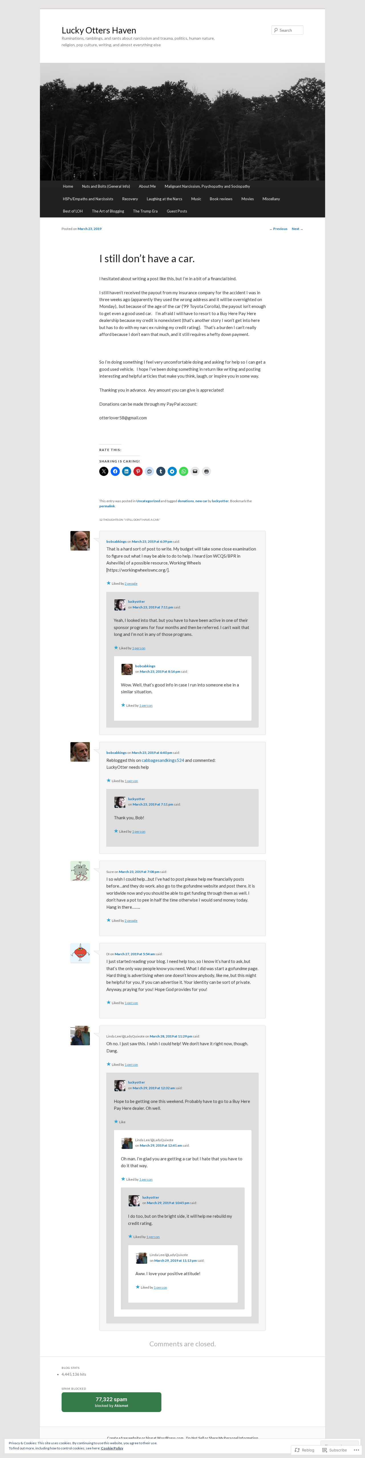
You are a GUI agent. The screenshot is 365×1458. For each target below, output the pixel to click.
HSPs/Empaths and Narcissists (88, 199)
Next (297, 229)
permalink (107, 506)
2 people (131, 583)
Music (196, 199)
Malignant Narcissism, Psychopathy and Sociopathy (207, 186)
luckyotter (220, 501)
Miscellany (271, 199)
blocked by (117, 1404)
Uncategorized (148, 501)
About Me (147, 186)
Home (68, 186)
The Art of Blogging (108, 211)
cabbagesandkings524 (163, 760)
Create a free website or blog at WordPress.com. (145, 1438)
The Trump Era (145, 211)
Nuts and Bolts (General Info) (106, 186)
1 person (138, 648)
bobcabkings (116, 541)
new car (201, 501)
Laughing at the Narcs (164, 199)
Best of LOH (73, 211)
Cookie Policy (112, 1448)
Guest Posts (177, 211)
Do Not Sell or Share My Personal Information (222, 1438)
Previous (278, 229)
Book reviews (221, 199)
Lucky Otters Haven (99, 30)
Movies (248, 199)
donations (186, 501)
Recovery (130, 199)
